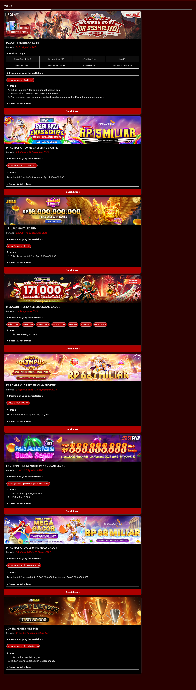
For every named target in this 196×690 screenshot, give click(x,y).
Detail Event (73, 111)
